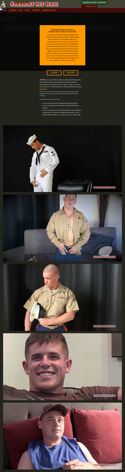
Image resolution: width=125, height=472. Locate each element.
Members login (90, 6)
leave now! (43, 89)
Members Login (49, 10)
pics (21, 10)
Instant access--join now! (94, 2)
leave (54, 72)
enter (70, 72)
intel (27, 10)
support (36, 10)
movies (13, 10)
